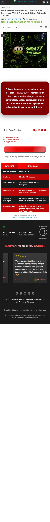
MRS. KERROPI (14, 19)
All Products (21, 302)
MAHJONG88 (5, 7)
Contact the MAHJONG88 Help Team (25, 217)
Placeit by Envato (26, 299)
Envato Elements (11, 299)
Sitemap (30, 302)
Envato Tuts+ (39, 299)
